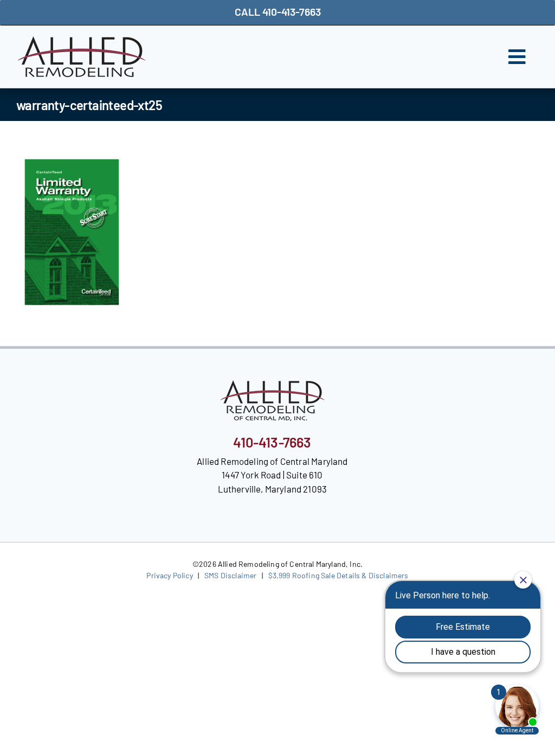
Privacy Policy (169, 575)
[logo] (81, 40)
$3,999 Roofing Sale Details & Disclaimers (338, 575)
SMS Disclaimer (230, 575)
